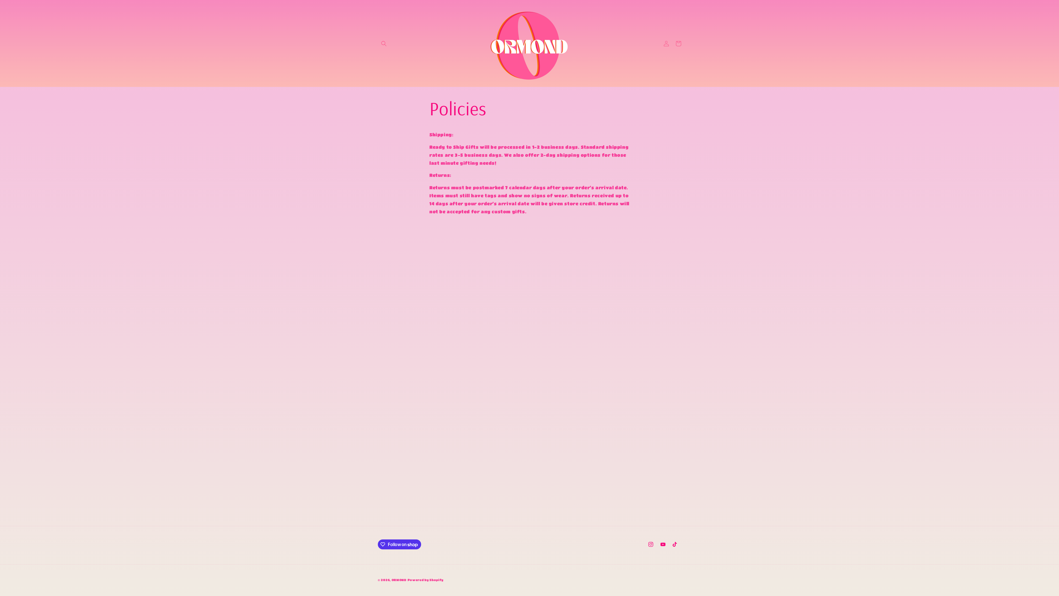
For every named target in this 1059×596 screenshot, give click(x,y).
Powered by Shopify (426, 580)
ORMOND (399, 580)
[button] (384, 44)
